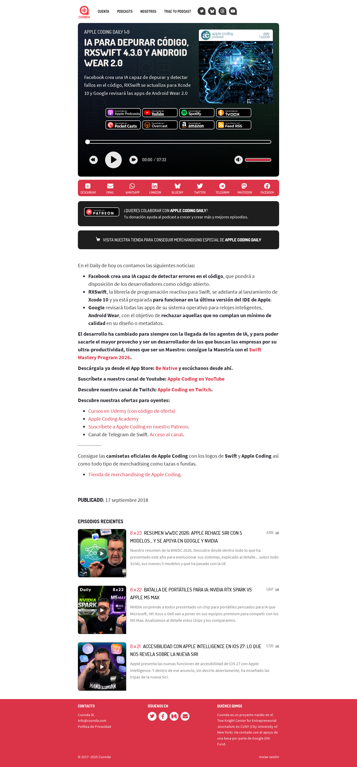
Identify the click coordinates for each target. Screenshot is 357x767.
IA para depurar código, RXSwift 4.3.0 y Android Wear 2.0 (136, 52)
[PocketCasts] (123, 125)
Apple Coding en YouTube (196, 378)
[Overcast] (160, 125)
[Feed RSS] (233, 125)
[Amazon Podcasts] (197, 125)
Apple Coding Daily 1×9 (107, 32)
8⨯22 (136, 589)
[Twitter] (201, 11)
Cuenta (103, 11)
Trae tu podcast (177, 11)
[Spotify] (197, 113)
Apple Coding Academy (113, 418)
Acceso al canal (166, 434)
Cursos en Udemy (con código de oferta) (131, 411)
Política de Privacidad (94, 726)
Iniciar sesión (269, 756)
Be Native (166, 368)
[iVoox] (233, 113)
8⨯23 (136, 533)
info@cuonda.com (92, 720)
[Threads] (222, 11)
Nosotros (148, 11)
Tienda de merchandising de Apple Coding (134, 474)
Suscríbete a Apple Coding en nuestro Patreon (138, 426)
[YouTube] (233, 11)
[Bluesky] (212, 11)
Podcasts (125, 11)
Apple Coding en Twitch (184, 389)
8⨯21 (135, 646)
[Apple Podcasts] (123, 113)
